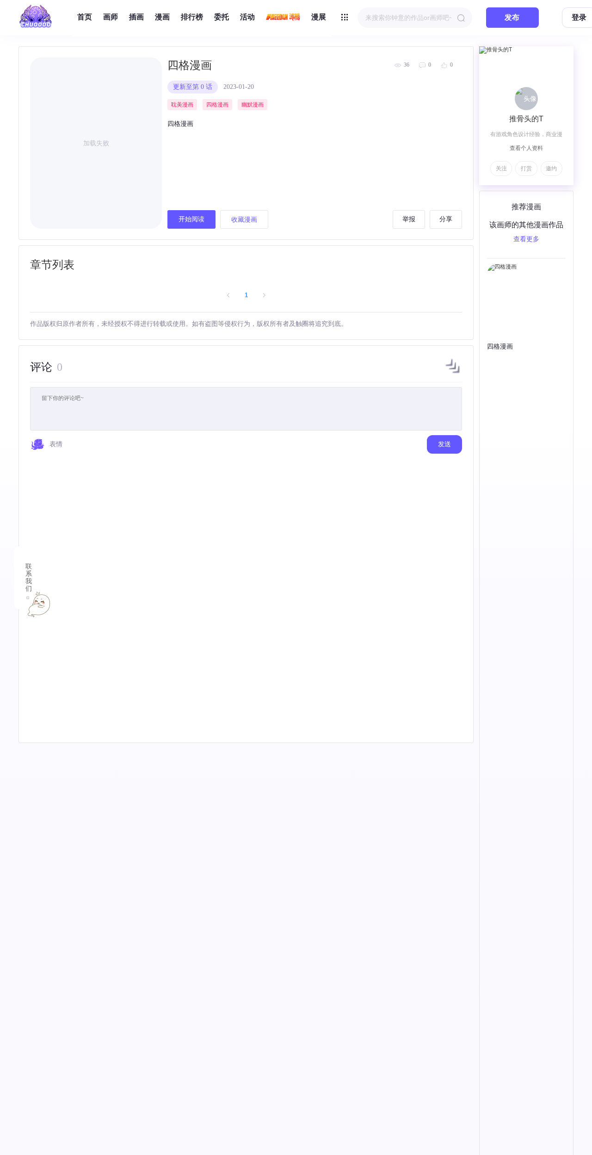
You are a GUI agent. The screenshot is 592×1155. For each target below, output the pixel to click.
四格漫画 (189, 65)
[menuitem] (85, 17)
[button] (453, 373)
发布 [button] (512, 17)
